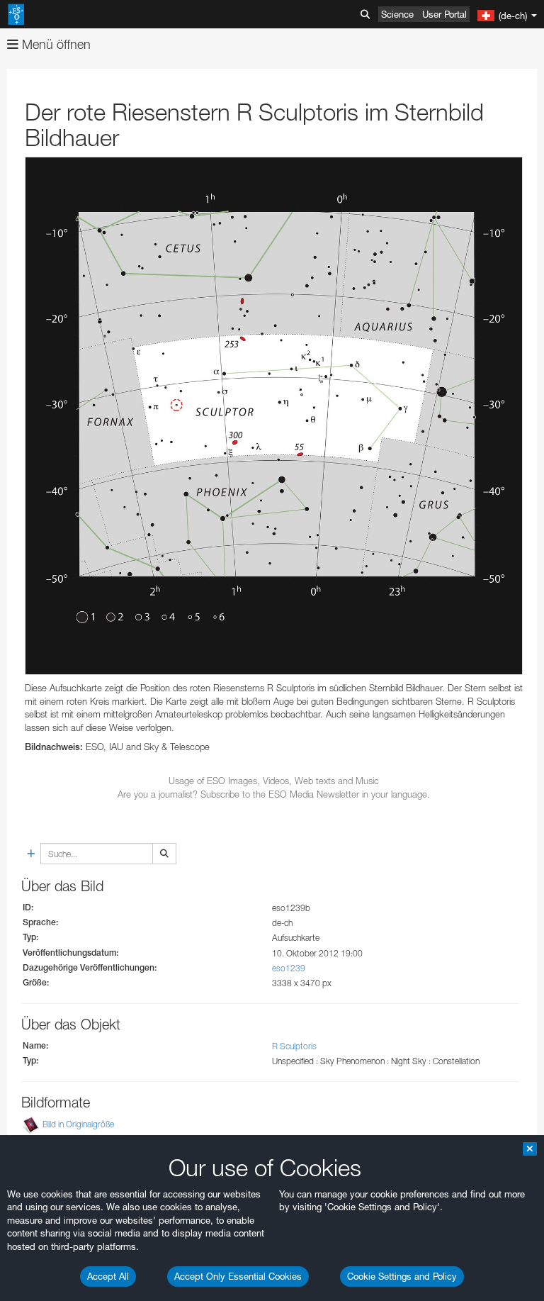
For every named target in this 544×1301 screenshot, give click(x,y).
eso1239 (288, 968)
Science (397, 14)
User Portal (444, 14)
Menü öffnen (54, 44)
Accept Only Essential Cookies (238, 1276)
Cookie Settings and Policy (402, 1276)
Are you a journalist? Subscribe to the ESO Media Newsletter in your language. (274, 794)
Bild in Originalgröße (78, 1124)
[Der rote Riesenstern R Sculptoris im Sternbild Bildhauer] (274, 415)
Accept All (108, 1276)
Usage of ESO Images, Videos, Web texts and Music (274, 780)
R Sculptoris (294, 1046)
